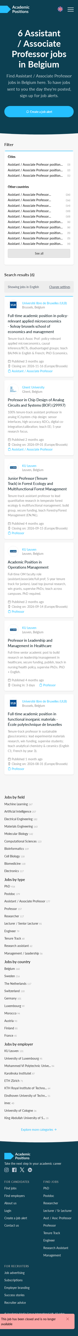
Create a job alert (41, 111)
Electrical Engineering (20, 819)
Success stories (14, 1295)
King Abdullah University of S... (26, 1118)
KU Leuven (29, 466)
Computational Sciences (22, 841)
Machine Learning (18, 804)
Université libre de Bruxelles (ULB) (44, 303)
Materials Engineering (20, 826)
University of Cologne (20, 1110)
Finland (11, 1028)
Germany (12, 998)
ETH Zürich (13, 1080)
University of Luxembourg (23, 1058)
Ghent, (27, 391)
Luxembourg (14, 1006)
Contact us (11, 1225)
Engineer (11, 931)
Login (7, 1210)
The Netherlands (17, 983)
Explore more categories (37, 1129)
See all (39, 253)
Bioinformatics (16, 848)
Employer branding (16, 1287)
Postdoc (12, 894)
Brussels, (28, 307)
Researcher (14, 916)
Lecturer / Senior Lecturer (23, 923)
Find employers (14, 1195)
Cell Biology (14, 856)
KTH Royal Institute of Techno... (27, 1088)
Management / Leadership (23, 953)
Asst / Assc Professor (57, 1218)
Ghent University (33, 387)
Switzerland (14, 991)
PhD (9, 886)
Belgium (39, 307)
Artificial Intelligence (20, 811)
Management (52, 1255)
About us (10, 1203)
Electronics (14, 871)
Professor (17, 533)
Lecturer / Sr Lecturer (57, 1210)
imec (9, 1103)
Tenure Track (14, 938)
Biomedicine (14, 863)
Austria (10, 1020)
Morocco (12, 1013)
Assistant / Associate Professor (32, 371)
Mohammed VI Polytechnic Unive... (29, 1065)
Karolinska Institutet (19, 1073)
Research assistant (18, 945)
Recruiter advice (15, 1302)
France (10, 1035)
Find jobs (10, 1188)
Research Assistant (55, 1248)
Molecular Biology (18, 833)
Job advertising (14, 1272)
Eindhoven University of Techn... (27, 1095)
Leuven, (27, 470)
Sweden (12, 976)
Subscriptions (13, 1280)
